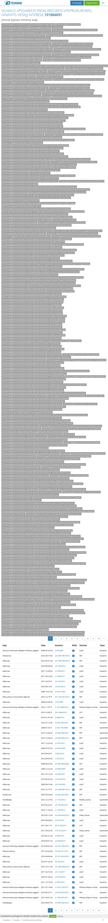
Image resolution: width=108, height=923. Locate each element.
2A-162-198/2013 (62, 846)
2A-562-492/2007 (62, 794)
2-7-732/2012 (60, 799)
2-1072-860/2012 (62, 707)
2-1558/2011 (60, 676)
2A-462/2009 (60, 748)
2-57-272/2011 (61, 830)
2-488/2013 (59, 717)
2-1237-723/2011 (62, 887)
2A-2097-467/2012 (62, 655)
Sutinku (53, 916)
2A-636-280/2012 (62, 733)
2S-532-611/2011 (62, 851)
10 (99, 638)
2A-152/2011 (60, 681)
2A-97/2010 (59, 820)
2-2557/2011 (60, 882)
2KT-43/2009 (60, 784)
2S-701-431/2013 (62, 856)
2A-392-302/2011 (62, 722)
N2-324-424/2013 (62, 815)
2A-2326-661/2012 (62, 789)
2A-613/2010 (60, 686)
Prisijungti (77, 3)
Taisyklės (16, 920)
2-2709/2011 (60, 671)
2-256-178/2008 (61, 727)
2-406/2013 (59, 836)
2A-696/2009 (60, 769)
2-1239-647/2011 (62, 897)
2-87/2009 (59, 702)
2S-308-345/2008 (62, 763)
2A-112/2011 (60, 872)
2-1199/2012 (60, 810)
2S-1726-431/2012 (62, 697)
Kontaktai (6, 920)
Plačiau (60, 916)
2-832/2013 (59, 753)
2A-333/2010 (60, 841)
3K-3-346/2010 (61, 712)
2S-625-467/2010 (62, 892)
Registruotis (92, 3)
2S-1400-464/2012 (62, 866)
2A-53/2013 (59, 861)
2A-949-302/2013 (62, 902)
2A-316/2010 (60, 877)
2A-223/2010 (60, 779)
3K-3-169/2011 (61, 825)
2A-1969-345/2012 (62, 660)
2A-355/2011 (60, 774)
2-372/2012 (59, 758)
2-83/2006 (59, 650)
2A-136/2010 (60, 666)
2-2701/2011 (60, 743)
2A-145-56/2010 (61, 805)
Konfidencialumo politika (32, 920)
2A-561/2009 (60, 691)
